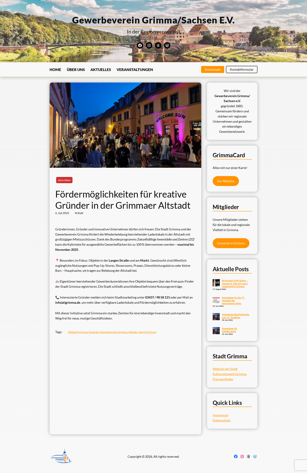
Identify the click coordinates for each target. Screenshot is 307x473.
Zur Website (225, 181)
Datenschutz (221, 420)
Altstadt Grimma (77, 332)
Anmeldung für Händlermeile (229, 330)
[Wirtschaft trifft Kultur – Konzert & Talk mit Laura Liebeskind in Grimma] (216, 283)
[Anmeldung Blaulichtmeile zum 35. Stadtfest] (216, 317)
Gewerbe (93, 332)
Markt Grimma (147, 332)
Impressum (220, 415)
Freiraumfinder (223, 379)
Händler (133, 332)
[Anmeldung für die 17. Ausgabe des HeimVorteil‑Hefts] (216, 300)
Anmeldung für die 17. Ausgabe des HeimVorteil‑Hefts (233, 300)
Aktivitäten (64, 180)
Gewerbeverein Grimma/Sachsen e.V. (153, 19)
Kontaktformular (242, 69)
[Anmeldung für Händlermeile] (216, 331)
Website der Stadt (225, 369)
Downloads (213, 69)
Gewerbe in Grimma (231, 243)
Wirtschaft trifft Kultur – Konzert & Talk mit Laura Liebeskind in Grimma (235, 283)
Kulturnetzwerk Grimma (230, 374)
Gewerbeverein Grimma (113, 332)
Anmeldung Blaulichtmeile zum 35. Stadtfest (235, 316)
